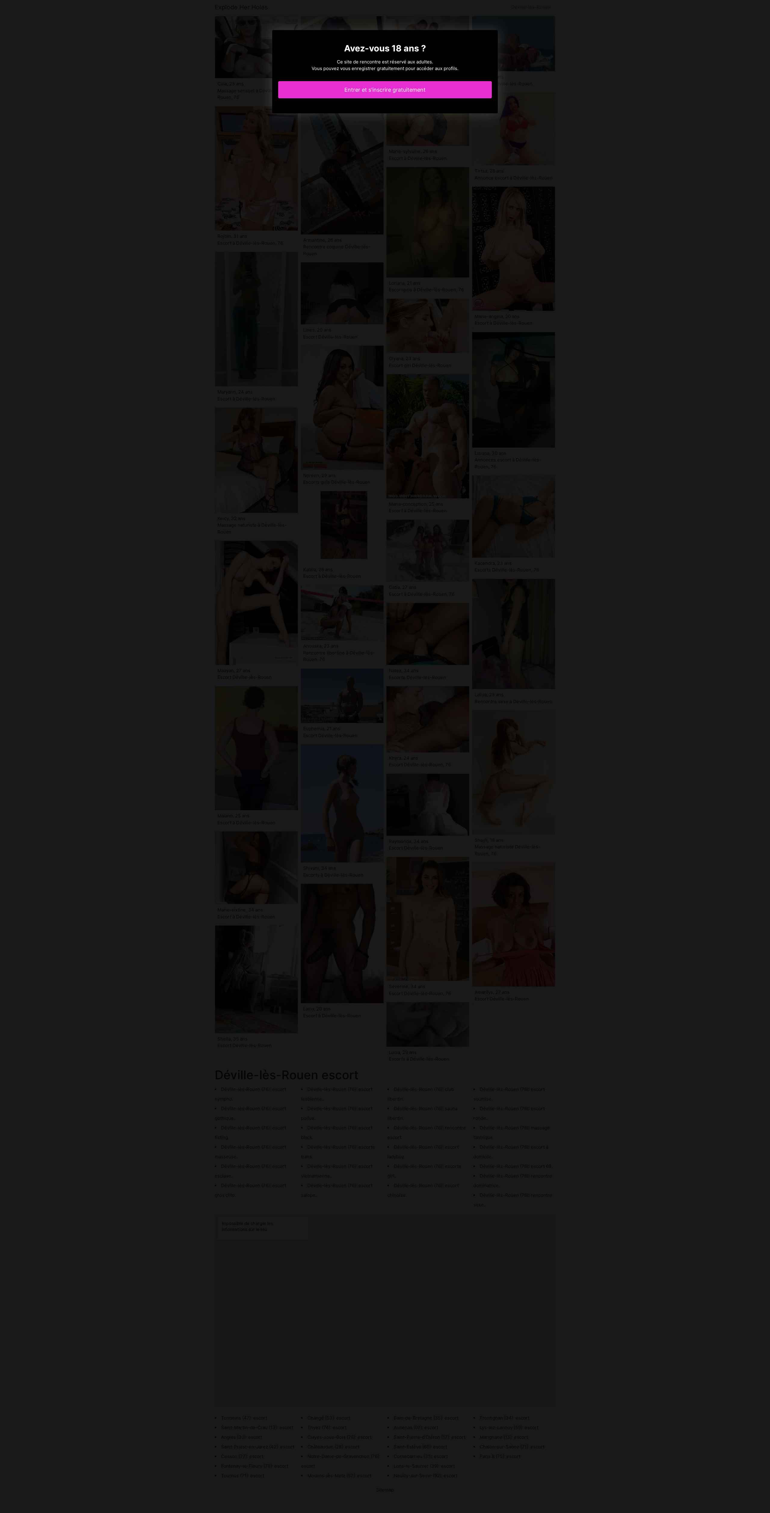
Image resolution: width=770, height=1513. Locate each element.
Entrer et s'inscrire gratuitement (385, 90)
